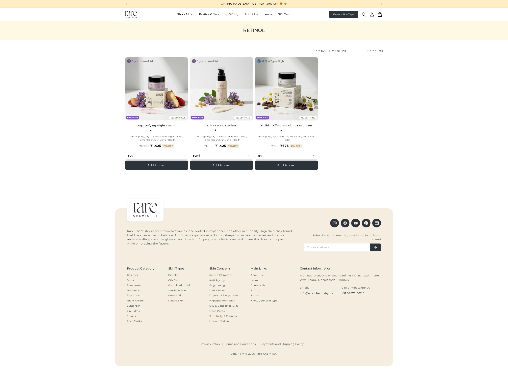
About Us (251, 14)
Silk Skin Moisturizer (221, 125)
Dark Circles (217, 290)
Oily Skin (173, 280)
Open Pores (217, 310)
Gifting (234, 14)
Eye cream (134, 285)
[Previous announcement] (126, 4)
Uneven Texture (219, 321)
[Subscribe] (375, 247)
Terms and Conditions (240, 344)
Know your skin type (264, 300)
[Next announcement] (381, 4)
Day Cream (134, 295)
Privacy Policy (210, 344)
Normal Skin (176, 295)
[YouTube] (355, 223)
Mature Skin (176, 300)
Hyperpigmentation (222, 300)
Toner (130, 280)
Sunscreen (133, 305)
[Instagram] (334, 223)
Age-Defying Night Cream (156, 125)
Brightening (217, 285)
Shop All (183, 14)
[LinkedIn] (376, 223)
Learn (268, 14)
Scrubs (131, 316)
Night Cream (135, 300)
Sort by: (319, 51)
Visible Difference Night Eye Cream (286, 125)
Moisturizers (135, 290)
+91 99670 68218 (353, 293)
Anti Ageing (217, 280)
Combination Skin (180, 285)
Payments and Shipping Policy (282, 344)
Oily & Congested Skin (223, 305)
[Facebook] (345, 223)
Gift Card (284, 14)
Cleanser (132, 274)
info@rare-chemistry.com (318, 293)
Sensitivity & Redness (223, 316)
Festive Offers (209, 14)
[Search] (364, 14)
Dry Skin (173, 274)
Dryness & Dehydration (224, 295)
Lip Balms (133, 310)
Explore (255, 290)
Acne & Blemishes (221, 274)
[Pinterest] (366, 223)
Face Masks (134, 321)
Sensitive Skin (177, 290)
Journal (255, 295)
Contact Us (258, 285)
